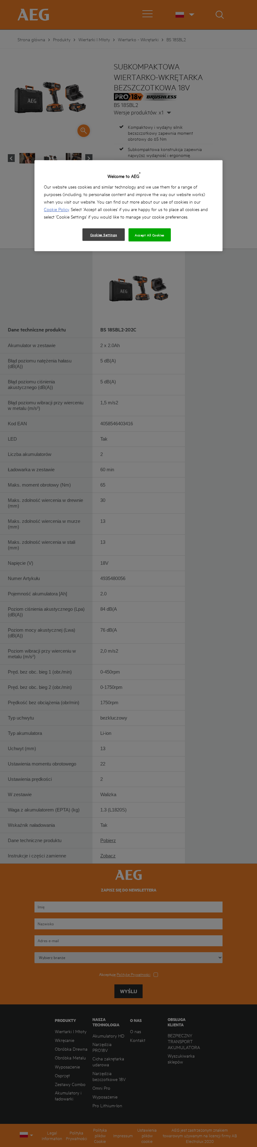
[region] (128, 205)
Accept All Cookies (150, 234)
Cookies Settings (103, 234)
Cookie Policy (56, 209)
